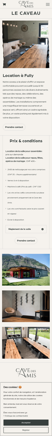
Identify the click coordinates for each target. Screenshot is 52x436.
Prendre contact (14, 127)
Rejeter (26, 430)
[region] (26, 409)
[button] (48, 4)
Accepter (26, 422)
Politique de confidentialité (16, 416)
